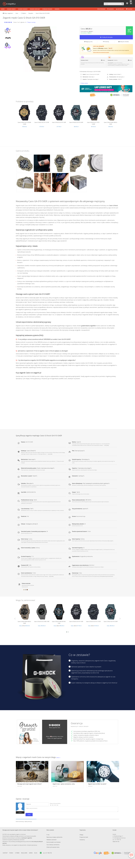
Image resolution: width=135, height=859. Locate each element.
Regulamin (24, 853)
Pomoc (11, 853)
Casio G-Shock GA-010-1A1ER (41, 122)
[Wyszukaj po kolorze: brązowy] (27, 589)
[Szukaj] (122, 3)
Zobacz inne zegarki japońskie (54, 738)
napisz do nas (116, 841)
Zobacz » (58, 757)
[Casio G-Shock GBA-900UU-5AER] (110, 112)
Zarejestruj (82, 839)
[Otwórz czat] (131, 855)
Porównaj (106, 41)
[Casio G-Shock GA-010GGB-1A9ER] (24, 112)
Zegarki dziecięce (35, 9)
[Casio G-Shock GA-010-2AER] (76, 112)
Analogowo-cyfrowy (31, 524)
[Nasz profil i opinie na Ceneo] (107, 853)
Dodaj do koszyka (107, 37)
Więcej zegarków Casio (54, 727)
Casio (78, 442)
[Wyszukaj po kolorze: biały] (22, 589)
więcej (103, 60)
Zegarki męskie (11, 9)
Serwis (31, 853)
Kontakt (130, 9)
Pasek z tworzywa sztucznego (45, 468)
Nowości (111, 9)
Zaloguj (81, 834)
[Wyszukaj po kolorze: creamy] (23, 589)
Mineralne (29, 483)
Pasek (34, 476)
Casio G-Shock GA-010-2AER (76, 122)
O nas (48, 834)
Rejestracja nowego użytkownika (54, 837)
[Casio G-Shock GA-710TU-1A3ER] (93, 112)
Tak (78, 492)
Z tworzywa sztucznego (92, 79)
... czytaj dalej (106, 445)
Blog (35, 853)
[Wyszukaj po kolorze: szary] (25, 589)
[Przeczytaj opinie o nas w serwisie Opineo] (120, 853)
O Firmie (17, 853)
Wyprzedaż (102, 9)
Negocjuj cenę (88, 41)
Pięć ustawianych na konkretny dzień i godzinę (95, 483)
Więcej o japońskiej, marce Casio (54, 736)
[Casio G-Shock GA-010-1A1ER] (41, 112)
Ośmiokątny (85, 459)
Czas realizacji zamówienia (53, 844)
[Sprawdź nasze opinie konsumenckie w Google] (98, 853)
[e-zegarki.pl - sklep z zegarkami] (9, 4)
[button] (127, 3)
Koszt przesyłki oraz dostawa (53, 842)
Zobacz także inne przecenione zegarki (101, 52)
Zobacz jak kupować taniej (53, 847)
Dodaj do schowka (124, 41)
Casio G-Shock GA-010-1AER (59, 122)
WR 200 (88, 500)
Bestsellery (120, 9)
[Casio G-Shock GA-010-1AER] (59, 112)
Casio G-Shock (117, 74)
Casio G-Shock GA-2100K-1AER (41, 621)
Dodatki (57, 9)
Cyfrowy (80, 476)
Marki (3, 9)
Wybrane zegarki (47, 9)
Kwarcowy (91, 77)
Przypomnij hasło (84, 837)
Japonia (85, 508)
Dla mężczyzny (120, 77)
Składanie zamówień (51, 839)
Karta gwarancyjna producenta (106, 576)
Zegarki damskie (22, 9)
